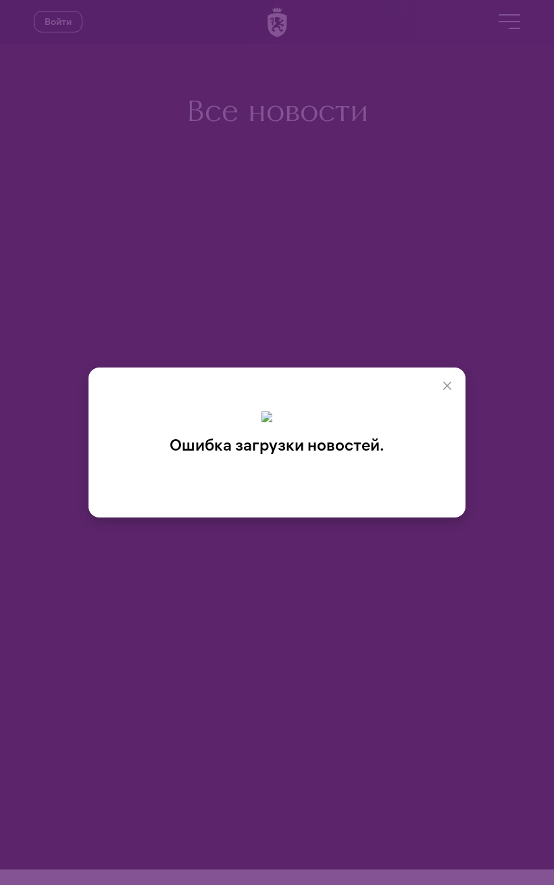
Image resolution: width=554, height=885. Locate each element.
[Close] (447, 386)
